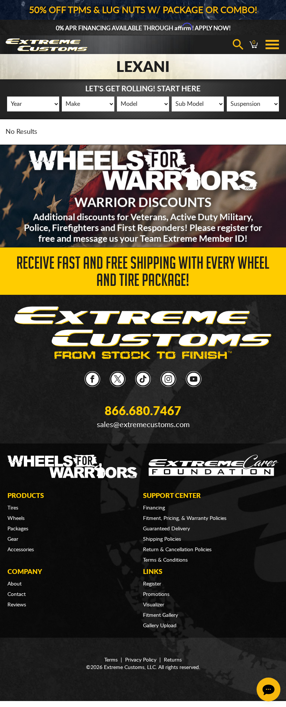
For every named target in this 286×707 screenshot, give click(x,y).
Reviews (16, 604)
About (14, 584)
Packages (17, 528)
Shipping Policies (162, 539)
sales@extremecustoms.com (143, 425)
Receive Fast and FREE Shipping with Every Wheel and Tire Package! (142, 274)
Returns (173, 660)
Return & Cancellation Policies (177, 549)
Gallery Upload (160, 625)
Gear (12, 539)
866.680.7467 (143, 411)
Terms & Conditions (165, 560)
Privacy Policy (140, 660)
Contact (16, 594)
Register (152, 584)
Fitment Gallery (160, 615)
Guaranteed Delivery (166, 528)
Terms (111, 660)
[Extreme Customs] (142, 333)
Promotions (156, 594)
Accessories (20, 549)
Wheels (16, 518)
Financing (154, 508)
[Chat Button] (268, 689)
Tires (12, 508)
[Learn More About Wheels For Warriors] (143, 196)
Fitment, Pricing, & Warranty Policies (184, 518)
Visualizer (153, 604)
